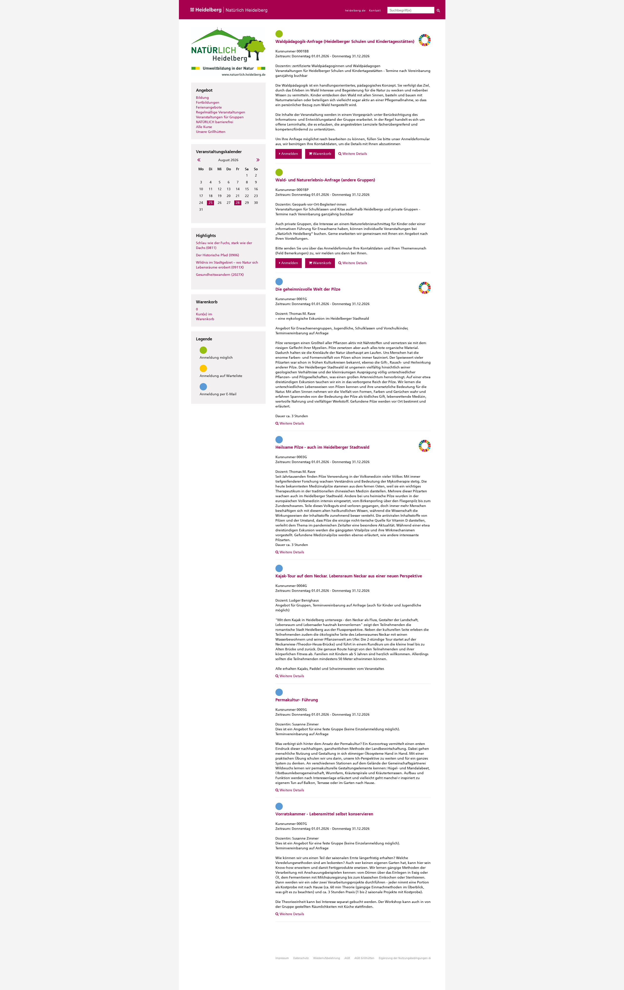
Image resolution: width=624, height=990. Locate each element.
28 (238, 203)
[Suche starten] (438, 11)
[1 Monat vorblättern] (258, 159)
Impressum (282, 958)
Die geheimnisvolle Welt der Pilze (307, 289)
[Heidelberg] (230, 18)
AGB (347, 958)
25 (211, 203)
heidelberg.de (355, 10)
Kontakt (375, 10)
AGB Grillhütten (364, 958)
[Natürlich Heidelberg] (228, 80)
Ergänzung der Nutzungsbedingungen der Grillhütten (413, 958)
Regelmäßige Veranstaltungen (220, 112)
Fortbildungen (207, 102)
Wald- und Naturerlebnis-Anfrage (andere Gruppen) (325, 180)
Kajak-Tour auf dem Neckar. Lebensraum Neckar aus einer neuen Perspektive (348, 576)
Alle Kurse (204, 127)
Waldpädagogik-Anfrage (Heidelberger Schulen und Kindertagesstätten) (344, 41)
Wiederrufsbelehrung (326, 958)
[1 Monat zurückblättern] (198, 159)
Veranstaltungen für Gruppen (220, 117)
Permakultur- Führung (296, 699)
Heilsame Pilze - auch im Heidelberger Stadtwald (322, 447)
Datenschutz (301, 958)
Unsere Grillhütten (210, 132)
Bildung (202, 98)
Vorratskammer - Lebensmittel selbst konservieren (324, 814)
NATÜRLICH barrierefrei (214, 122)
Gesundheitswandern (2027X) (220, 275)
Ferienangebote (209, 107)
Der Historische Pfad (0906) (217, 255)
